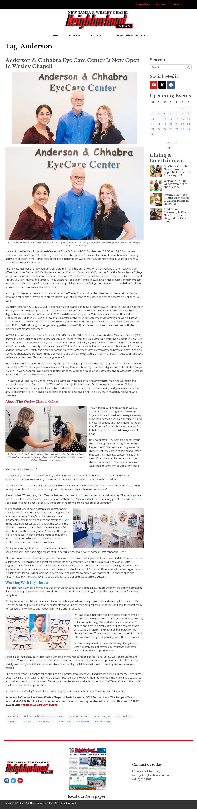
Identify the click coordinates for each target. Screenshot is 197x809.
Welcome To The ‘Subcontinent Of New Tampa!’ (175, 183)
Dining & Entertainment (130, 35)
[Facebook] (171, 85)
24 (152, 129)
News (55, 35)
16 (188, 118)
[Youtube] (153, 85)
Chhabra (12, 721)
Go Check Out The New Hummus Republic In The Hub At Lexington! (177, 171)
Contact (176, 4)
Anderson (13, 716)
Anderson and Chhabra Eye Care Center (43, 716)
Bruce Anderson (124, 716)
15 (182, 118)
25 (158, 129)
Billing (160, 4)
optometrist (83, 721)
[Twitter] (162, 85)
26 (164, 129)
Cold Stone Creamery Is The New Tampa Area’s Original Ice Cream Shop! (176, 215)
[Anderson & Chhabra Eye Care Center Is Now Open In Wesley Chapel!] (74, 107)
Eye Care (27, 721)
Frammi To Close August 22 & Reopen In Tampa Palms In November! (177, 199)
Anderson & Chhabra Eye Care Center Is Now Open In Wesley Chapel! (72, 63)
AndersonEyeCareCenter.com (39, 704)
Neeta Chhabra (45, 721)
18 (158, 123)
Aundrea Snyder (102, 716)
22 (182, 123)
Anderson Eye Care (78, 716)
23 (188, 123)
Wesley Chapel (102, 721)
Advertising (142, 4)
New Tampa (65, 721)
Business (74, 35)
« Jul (169, 147)
